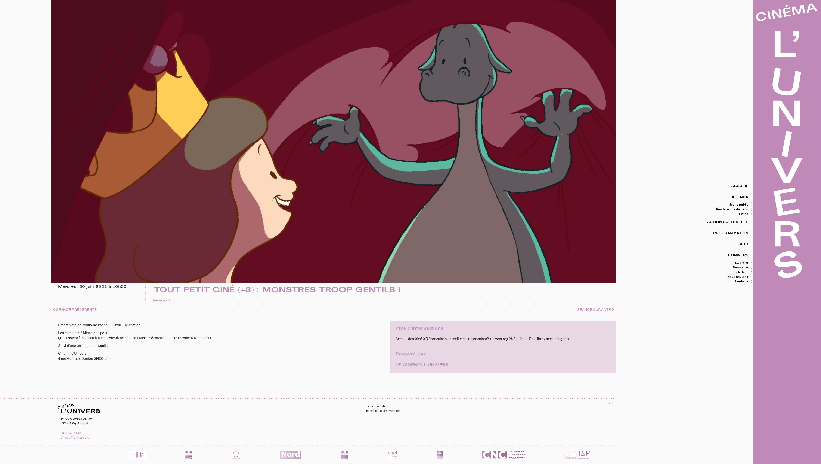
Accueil (739, 186)
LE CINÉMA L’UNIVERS (422, 365)
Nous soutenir (738, 276)
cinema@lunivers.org (75, 437)
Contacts (741, 281)
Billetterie (741, 272)
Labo (742, 244)
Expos (743, 214)
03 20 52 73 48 (71, 433)
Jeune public (738, 204)
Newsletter (740, 267)
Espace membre (376, 406)
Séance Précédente (76, 310)
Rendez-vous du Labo (732, 209)
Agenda (740, 197)
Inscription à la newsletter (382, 410)
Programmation (730, 233)
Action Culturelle (727, 221)
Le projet (741, 262)
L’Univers (738, 255)
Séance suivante (594, 310)
